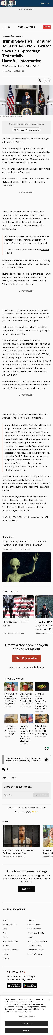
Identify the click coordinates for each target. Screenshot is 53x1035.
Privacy (6, 958)
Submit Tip (27, 889)
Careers (30, 920)
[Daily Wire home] (26, 27)
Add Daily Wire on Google (28, 130)
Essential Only (27, 1023)
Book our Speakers (10, 950)
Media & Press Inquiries (37, 941)
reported (38, 418)
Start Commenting (26, 658)
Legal (29, 937)
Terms (5, 954)
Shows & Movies (10, 924)
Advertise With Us (10, 941)
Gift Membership (34, 929)
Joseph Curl (6, 71)
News (5, 920)
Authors (6, 945)
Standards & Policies (35, 950)
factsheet (32, 344)
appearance (21, 281)
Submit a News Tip (35, 954)
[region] (26, 1015)
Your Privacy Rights (35, 933)
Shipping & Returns (35, 945)
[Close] (49, 999)
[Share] (48, 80)
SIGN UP (47, 27)
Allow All (26, 1030)
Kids (4, 933)
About (5, 937)
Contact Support (34, 924)
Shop (5, 929)
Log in (40, 667)
